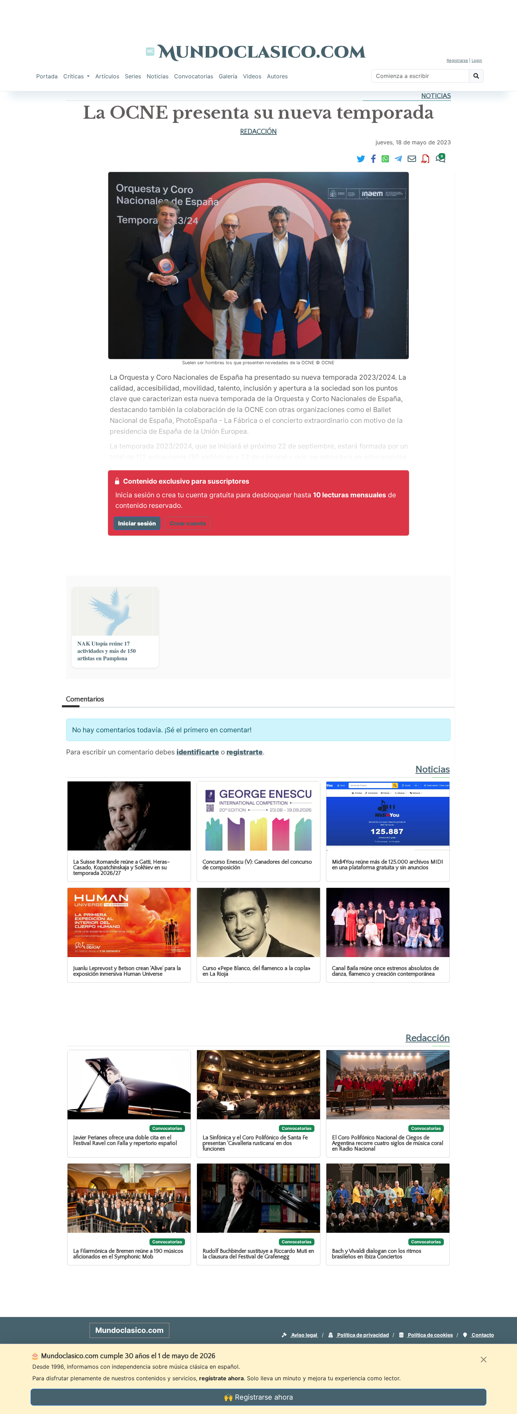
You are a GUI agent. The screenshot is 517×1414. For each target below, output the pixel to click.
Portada (47, 76)
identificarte (198, 752)
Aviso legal (304, 1335)
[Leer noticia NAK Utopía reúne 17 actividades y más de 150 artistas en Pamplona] (115, 611)
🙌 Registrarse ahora (258, 1397)
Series (133, 76)
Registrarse (457, 60)
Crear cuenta (188, 523)
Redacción (258, 132)
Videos (252, 76)
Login (477, 60)
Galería (228, 76)
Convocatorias (193, 76)
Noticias (157, 76)
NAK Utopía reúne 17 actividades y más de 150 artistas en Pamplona (106, 651)
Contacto (482, 1335)
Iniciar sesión (137, 523)
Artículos (107, 76)
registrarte (244, 752)
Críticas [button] (74, 76)
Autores (277, 76)
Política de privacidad (362, 1335)
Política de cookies (430, 1335)
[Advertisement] (258, 16)
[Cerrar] (483, 1359)
